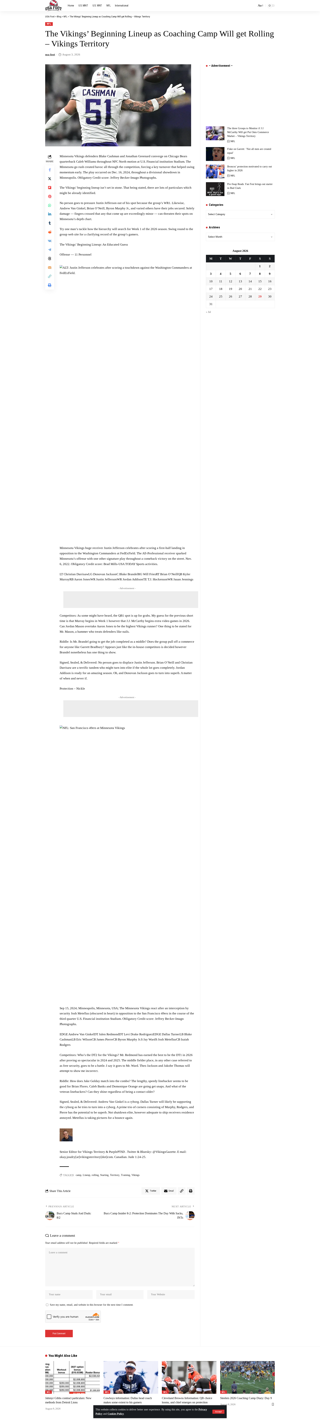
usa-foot (50, 54)
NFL (49, 23)
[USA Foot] (53, 5)
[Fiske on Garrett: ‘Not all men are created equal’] (215, 154)
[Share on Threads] (49, 258)
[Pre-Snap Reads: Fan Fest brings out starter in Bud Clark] (215, 189)
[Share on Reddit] (49, 231)
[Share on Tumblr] (49, 223)
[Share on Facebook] (49, 169)
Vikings (135, 1175)
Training (125, 1175)
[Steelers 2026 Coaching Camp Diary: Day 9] (247, 1377)
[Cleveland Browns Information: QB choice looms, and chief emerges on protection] (189, 1377)
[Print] (49, 285)
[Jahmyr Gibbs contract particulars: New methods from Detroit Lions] (72, 1377)
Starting (104, 1175)
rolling (95, 1175)
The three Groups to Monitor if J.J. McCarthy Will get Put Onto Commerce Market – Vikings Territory (248, 132)
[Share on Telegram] (49, 249)
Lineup (86, 1175)
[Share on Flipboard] (49, 187)
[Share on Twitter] (49, 178)
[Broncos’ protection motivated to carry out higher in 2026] (215, 171)
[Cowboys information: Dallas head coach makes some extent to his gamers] (131, 1377)
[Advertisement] (130, 599)
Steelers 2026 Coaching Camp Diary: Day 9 (246, 1398)
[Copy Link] (49, 276)
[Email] (49, 267)
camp (78, 1175)
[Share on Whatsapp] (49, 205)
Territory (114, 1175)
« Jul (208, 312)
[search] (253, 5)
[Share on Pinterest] (49, 196)
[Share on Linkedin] (49, 214)
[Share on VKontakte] (49, 240)
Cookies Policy (116, 1413)
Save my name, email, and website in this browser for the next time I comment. (92, 1304)
